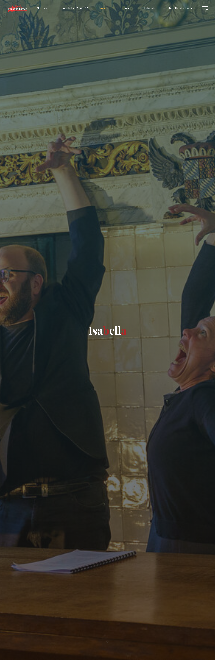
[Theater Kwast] (17, 8)
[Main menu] (205, 8)
